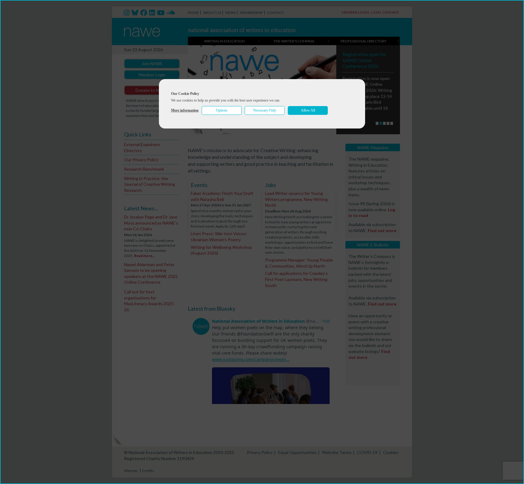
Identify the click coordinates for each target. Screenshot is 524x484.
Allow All (308, 110)
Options (221, 110)
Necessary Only (264, 110)
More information (185, 110)
